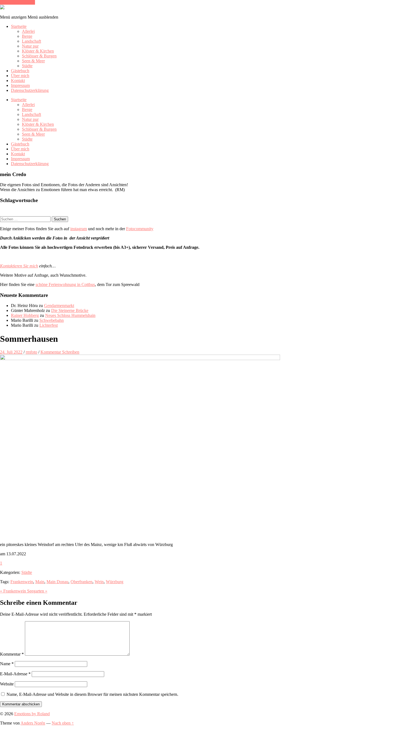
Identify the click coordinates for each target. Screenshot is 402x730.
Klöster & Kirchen (38, 51)
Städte (27, 65)
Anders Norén (33, 723)
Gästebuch (20, 70)
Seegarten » (37, 591)
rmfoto (31, 352)
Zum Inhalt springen (17, 2)
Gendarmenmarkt (59, 305)
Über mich (20, 75)
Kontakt (18, 80)
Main (39, 581)
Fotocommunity (139, 228)
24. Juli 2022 (11, 352)
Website (7, 684)
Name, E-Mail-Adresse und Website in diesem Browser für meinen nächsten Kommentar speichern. (92, 694)
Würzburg (114, 581)
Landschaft (31, 41)
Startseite (19, 26)
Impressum (20, 85)
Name (7, 663)
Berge (27, 36)
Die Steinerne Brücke (69, 310)
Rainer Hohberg (25, 315)
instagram (78, 228)
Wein (99, 581)
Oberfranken (81, 581)
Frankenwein (21, 581)
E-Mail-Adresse (15, 673)
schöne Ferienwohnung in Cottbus (65, 284)
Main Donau (57, 581)
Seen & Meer (33, 61)
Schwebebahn (51, 320)
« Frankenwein (13, 591)
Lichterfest (48, 325)
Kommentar (12, 654)
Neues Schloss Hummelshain (70, 315)
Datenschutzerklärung (30, 90)
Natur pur (30, 46)
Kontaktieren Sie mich (19, 266)
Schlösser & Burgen (39, 56)
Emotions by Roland (32, 713)
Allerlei (28, 31)
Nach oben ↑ (63, 723)
